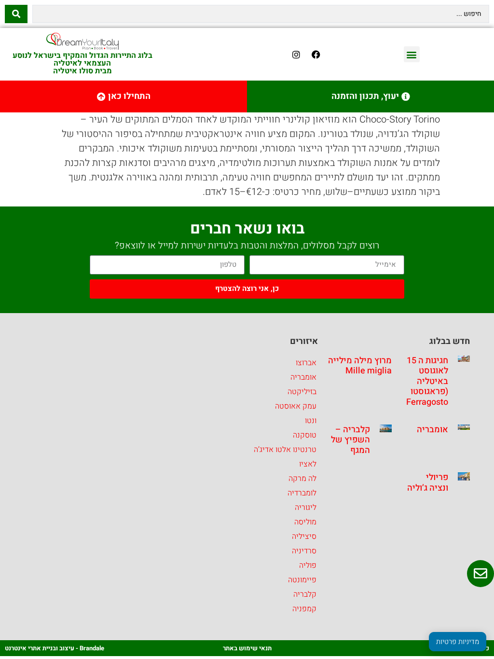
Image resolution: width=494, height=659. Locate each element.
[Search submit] (16, 14)
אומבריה (432, 429)
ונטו (310, 420)
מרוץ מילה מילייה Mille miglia (360, 366)
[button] (412, 54)
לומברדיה (302, 493)
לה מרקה (302, 478)
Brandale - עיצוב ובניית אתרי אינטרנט (54, 648)
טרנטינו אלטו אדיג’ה (285, 449)
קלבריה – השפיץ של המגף (350, 440)
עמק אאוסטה (295, 406)
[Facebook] (316, 54)
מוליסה (305, 522)
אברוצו (306, 363)
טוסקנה (304, 435)
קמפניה (304, 609)
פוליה (307, 565)
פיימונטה (302, 580)
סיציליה (304, 536)
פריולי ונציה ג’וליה (427, 482)
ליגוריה (305, 507)
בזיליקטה (302, 392)
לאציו (307, 464)
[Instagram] (296, 54)
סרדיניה (304, 551)
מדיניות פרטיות (457, 641)
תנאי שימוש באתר (247, 648)
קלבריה (304, 594)
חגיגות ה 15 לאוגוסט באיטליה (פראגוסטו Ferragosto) (425, 381)
